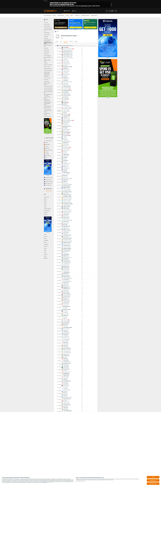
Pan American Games (48, 70)
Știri (61, 41)
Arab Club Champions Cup (48, 46)
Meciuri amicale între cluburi (48, 43)
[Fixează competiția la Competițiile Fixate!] (78, 36)
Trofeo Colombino (47, 77)
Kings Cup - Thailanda (48, 64)
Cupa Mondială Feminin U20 (48, 92)
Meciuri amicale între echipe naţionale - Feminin (47, 103)
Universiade (46, 79)
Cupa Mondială (46, 24)
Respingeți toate (153, 480)
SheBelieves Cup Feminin (47, 114)
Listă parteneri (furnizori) (80, 481)
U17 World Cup (46, 34)
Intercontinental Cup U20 (47, 58)
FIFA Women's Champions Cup (47, 100)
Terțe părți (50, 482)
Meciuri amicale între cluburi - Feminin (47, 107)
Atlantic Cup (46, 48)
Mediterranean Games (48, 68)
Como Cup (46, 22)
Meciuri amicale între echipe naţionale (47, 40)
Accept (153, 477)
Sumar (56, 41)
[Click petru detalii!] (76, 48)
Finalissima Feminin (47, 108)
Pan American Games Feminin (48, 111)
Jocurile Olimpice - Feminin (47, 97)
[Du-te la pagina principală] (51, 11)
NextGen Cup (46, 53)
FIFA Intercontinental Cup (47, 30)
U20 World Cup (46, 32)
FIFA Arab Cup (46, 51)
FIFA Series (46, 38)
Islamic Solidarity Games (47, 61)
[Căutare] (107, 11)
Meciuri (71, 41)
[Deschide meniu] (116, 11)
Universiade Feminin (47, 116)
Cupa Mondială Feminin (48, 89)
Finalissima (46, 36)
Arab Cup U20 (46, 50)
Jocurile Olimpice (47, 26)
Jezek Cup (46, 62)
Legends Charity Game (48, 88)
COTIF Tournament (47, 55)
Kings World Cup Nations (47, 84)
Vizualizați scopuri (153, 483)
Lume (57, 31)
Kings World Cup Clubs (48, 86)
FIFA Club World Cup (48, 27)
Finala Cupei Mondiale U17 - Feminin (48, 95)
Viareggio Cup (46, 81)
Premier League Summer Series (47, 73)
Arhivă (75, 41)
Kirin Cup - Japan (47, 66)
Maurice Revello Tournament (47, 75)
